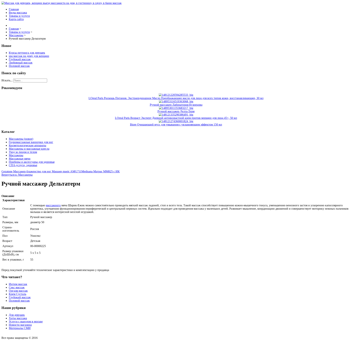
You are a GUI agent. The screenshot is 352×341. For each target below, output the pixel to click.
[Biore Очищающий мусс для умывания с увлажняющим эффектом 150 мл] (176, 121)
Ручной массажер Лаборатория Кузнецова (176, 104)
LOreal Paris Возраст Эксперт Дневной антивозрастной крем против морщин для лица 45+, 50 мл (176, 117)
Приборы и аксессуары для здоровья (31, 161)
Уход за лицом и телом (23, 152)
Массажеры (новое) (21, 138)
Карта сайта (16, 19)
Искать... (6, 80)
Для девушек (17, 314)
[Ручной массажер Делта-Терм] (176, 108)
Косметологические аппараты (27, 145)
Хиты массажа (18, 318)
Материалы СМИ (20, 328)
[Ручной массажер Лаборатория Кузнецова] (176, 101)
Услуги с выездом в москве (26, 321)
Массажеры (16, 155)
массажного (53, 205)
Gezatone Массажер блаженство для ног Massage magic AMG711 (41, 171)
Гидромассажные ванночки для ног (31, 142)
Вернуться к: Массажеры (17, 174)
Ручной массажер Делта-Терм (176, 111)
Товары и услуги (19, 15)
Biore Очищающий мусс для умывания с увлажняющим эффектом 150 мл (176, 124)
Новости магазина (20, 324)
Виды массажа (18, 12)
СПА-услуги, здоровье (23, 165)
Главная (14, 9)
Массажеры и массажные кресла (29, 148)
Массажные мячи (19, 158)
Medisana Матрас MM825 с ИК (100, 171)
